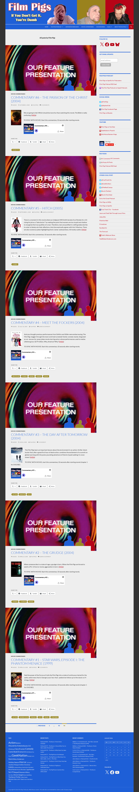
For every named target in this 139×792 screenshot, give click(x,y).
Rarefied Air (103, 228)
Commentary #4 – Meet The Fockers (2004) (47, 322)
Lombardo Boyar (18, 767)
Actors (18, 743)
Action (15, 494)
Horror (15, 601)
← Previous (41, 726)
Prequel (33, 717)
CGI (29, 746)
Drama (20, 752)
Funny (9, 756)
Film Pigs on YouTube (108, 127)
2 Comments (45, 105)
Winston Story (13, 779)
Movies (19, 769)
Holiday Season (13, 762)
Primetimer (103, 224)
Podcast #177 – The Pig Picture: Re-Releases (52, 754)
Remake (31, 601)
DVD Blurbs (29, 752)
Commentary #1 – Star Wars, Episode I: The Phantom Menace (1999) (48, 661)
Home (46, 26)
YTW (9, 781)
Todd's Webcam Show (108, 235)
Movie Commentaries (87, 26)
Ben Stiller (16, 376)
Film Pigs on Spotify (105, 206)
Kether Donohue (25, 765)
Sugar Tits (16, 150)
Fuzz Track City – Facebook (109, 209)
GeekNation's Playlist (108, 130)
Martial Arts (25, 767)
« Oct (106, 760)
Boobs (25, 746)
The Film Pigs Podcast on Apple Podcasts (114, 88)
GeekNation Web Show (72, 26)
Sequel (46, 376)
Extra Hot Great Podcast (107, 198)
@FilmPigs (104, 102)
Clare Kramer (20, 749)
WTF (19, 779)
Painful (39, 376)
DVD (24, 752)
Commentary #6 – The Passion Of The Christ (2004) (49, 99)
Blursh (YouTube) (106, 195)
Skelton (75, 741)
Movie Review (12, 769)
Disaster (22, 494)
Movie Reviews (100, 26)
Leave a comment (48, 212)
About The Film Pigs (120, 26)
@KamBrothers (106, 184)
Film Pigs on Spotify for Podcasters (110, 80)
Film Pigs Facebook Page (109, 109)
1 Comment (42, 442)
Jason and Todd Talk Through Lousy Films (112, 213)
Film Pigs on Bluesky (105, 113)
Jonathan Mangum (13, 765)
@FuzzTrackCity (106, 180)
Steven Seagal (18, 775)
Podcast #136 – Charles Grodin (89, 759)
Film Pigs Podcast (56, 26)
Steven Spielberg (27, 775)
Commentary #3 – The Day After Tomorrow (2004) (49, 436)
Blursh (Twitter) (106, 191)
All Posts (110, 162)
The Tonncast (103, 231)
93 (59, 726)
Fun (33, 752)
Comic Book (12, 752)
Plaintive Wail (103, 220)
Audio (15, 105)
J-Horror (23, 601)
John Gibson (76, 759)
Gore (10, 759)
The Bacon (11, 777)
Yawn (22, 779)
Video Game (24, 777)
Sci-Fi (29, 494)
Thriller (18, 777)
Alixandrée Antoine (15, 746)
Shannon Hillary (24, 772)
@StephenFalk (105, 105)
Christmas (11, 749)
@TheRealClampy (106, 187)
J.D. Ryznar (29, 762)
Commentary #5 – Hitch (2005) (37, 208)
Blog (109, 26)
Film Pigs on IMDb (105, 202)
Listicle (11, 767)
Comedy (15, 264)
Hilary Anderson (18, 759)
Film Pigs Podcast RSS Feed (108, 84)
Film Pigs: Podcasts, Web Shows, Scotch (28, 789)
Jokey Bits (102, 217)
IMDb (34, 115)
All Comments (114, 158)
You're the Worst (28, 779)
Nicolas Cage (25, 769)
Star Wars (55, 717)
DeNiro (32, 376)
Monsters (30, 767)
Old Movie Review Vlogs (109, 134)
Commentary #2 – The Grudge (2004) (42, 553)
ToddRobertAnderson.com (107, 239)
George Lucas (24, 717)
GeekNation (19, 755)
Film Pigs (35, 105)
